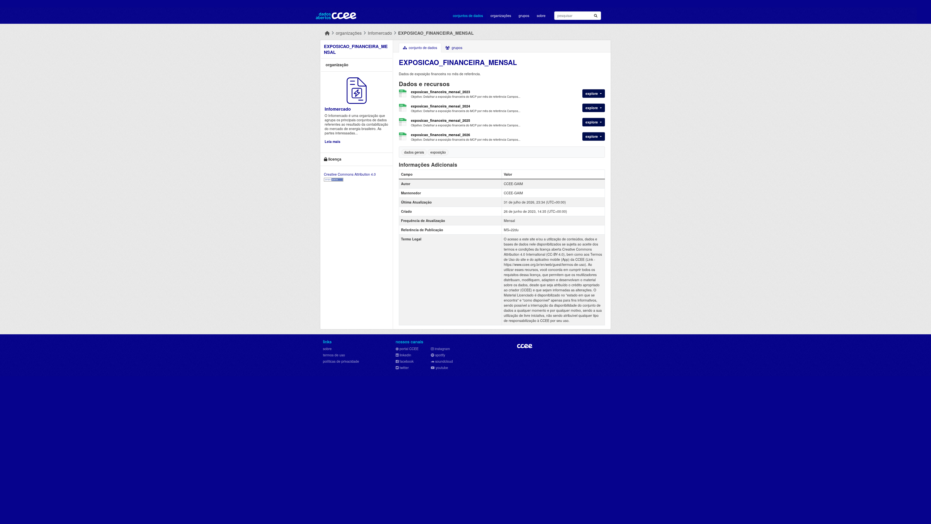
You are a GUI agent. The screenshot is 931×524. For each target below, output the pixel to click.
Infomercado (380, 33)
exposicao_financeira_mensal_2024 (440, 106)
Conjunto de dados (422, 47)
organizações (349, 33)
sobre (327, 348)
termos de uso (334, 354)
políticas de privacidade (341, 361)
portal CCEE (409, 348)
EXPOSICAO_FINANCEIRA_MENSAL (436, 33)
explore (592, 93)
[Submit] (596, 15)
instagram (442, 348)
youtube (442, 367)
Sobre (541, 15)
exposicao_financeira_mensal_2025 (440, 120)
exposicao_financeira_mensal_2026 (440, 134)
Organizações (500, 15)
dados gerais (414, 152)
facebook (407, 361)
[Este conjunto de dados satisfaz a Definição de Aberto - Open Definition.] (333, 179)
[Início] (327, 33)
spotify (440, 354)
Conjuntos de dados (468, 15)
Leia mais (332, 141)
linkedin (405, 354)
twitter (404, 367)
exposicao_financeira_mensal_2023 (440, 91)
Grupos (524, 15)
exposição (438, 152)
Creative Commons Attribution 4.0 (350, 174)
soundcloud (444, 361)
